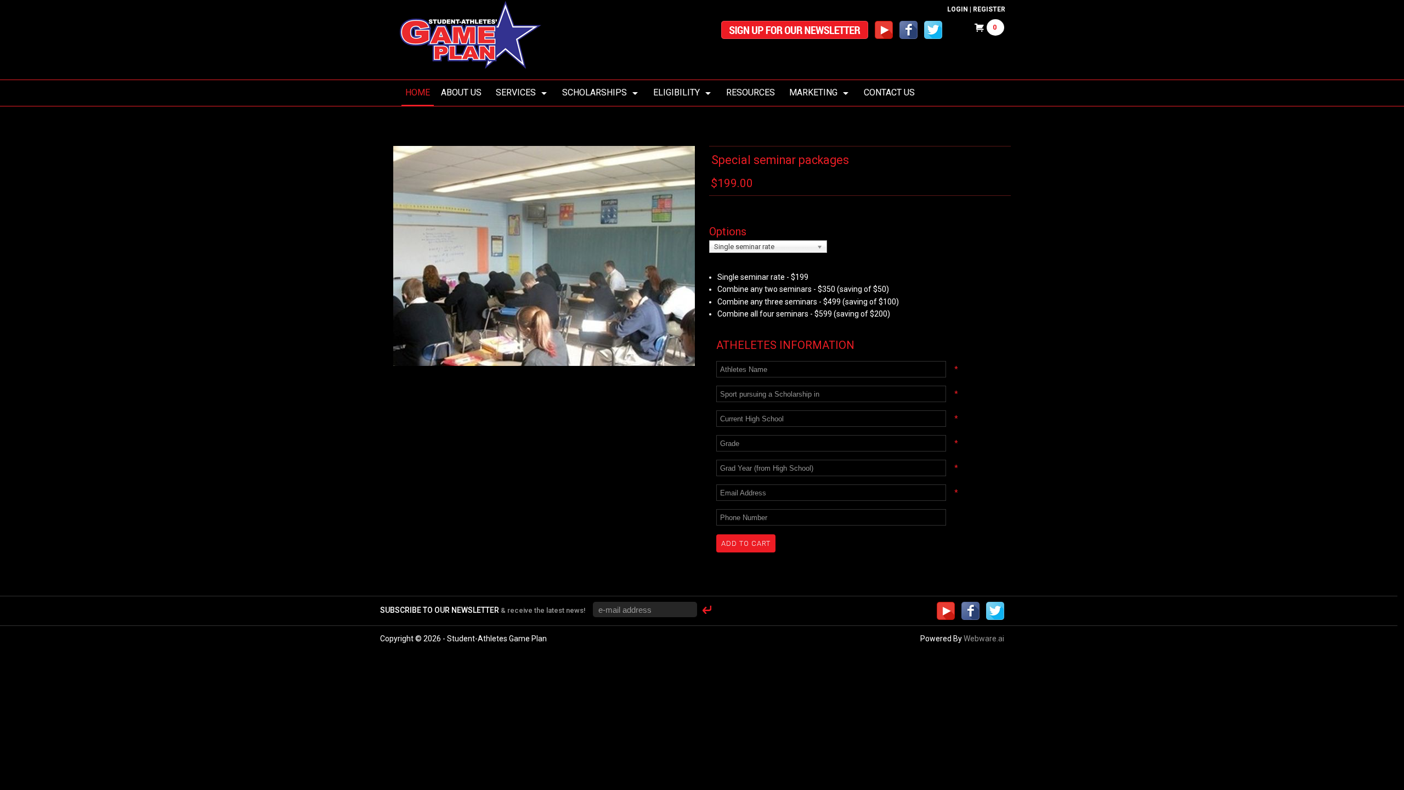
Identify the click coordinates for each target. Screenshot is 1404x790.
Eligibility (676, 92)
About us (461, 92)
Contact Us (889, 92)
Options (727, 231)
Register (989, 9)
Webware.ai (984, 638)
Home (417, 92)
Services (516, 92)
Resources (750, 92)
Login (957, 9)
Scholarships (594, 92)
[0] (977, 29)
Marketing (813, 92)
